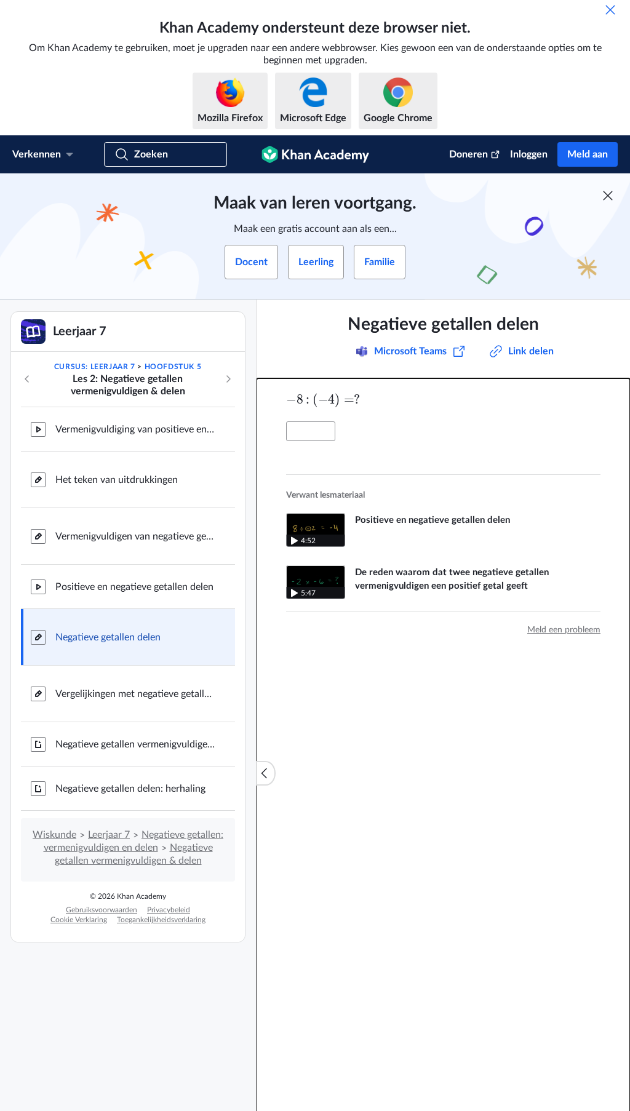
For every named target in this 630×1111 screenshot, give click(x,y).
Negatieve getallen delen (108, 637)
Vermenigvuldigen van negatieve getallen (135, 536)
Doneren (468, 154)
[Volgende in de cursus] (228, 379)
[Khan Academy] (315, 154)
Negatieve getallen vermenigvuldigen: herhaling (135, 744)
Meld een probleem (563, 630)
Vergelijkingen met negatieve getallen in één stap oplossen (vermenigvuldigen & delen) (135, 694)
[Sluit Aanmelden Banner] (608, 195)
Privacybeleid (168, 910)
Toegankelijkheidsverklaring (161, 919)
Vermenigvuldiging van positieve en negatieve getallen (135, 429)
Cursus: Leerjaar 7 (94, 366)
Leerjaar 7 (109, 835)
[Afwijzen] (610, 10)
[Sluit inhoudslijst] (266, 773)
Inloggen (529, 154)
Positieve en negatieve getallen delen (134, 587)
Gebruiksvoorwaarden (101, 910)
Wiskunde (54, 835)
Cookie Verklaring (78, 919)
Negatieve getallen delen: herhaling (130, 789)
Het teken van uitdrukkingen (116, 480)
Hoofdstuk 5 (173, 366)
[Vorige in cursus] (27, 379)
